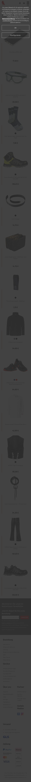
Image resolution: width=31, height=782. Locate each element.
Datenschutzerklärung (8, 18)
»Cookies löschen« (7, 20)
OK (15, 28)
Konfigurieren (15, 35)
